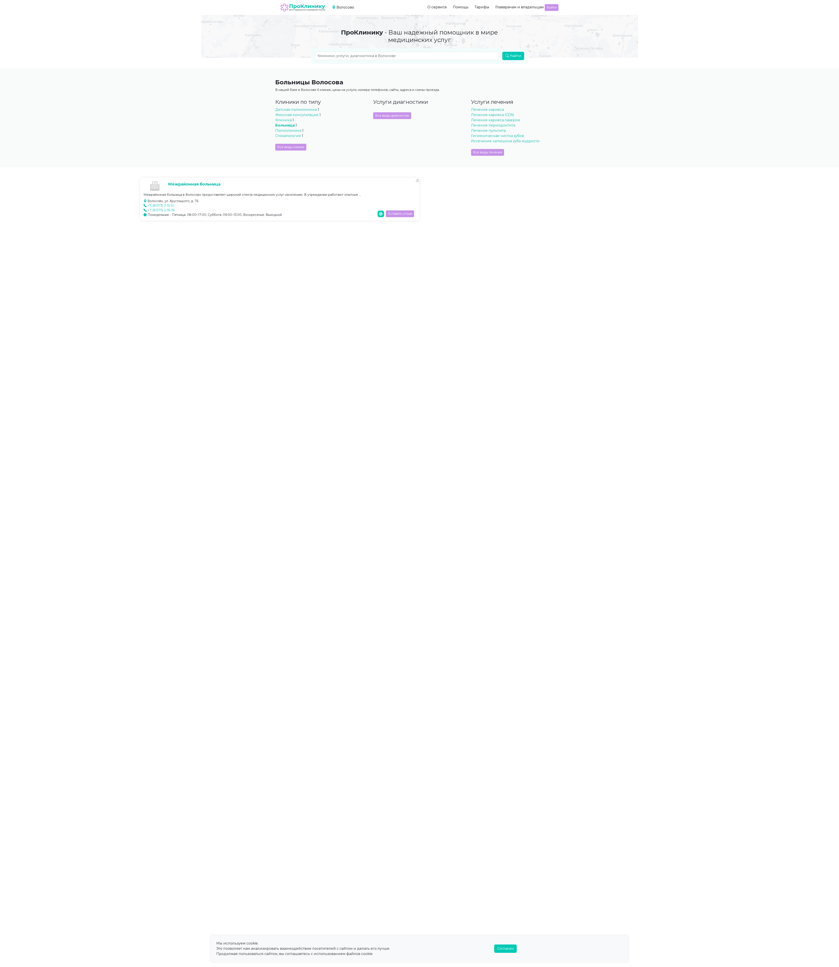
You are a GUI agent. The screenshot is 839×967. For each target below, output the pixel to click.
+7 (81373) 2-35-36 (161, 210)
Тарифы (482, 7)
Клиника (283, 120)
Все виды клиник (290, 147)
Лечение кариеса (487, 109)
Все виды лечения (487, 152)
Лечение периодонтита (493, 125)
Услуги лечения (492, 102)
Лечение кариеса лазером (495, 120)
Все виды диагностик (392, 116)
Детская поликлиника (296, 109)
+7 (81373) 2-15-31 (160, 206)
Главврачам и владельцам (519, 7)
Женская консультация (297, 115)
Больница (285, 125)
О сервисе (437, 7)
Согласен (505, 948)
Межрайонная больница (194, 184)
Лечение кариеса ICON (492, 115)
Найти (515, 56)
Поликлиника (288, 130)
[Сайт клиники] (381, 214)
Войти (551, 7)
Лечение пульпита (488, 130)
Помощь (460, 7)
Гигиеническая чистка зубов (497, 136)
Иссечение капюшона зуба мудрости (505, 141)
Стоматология (288, 136)
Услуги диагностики (400, 102)
